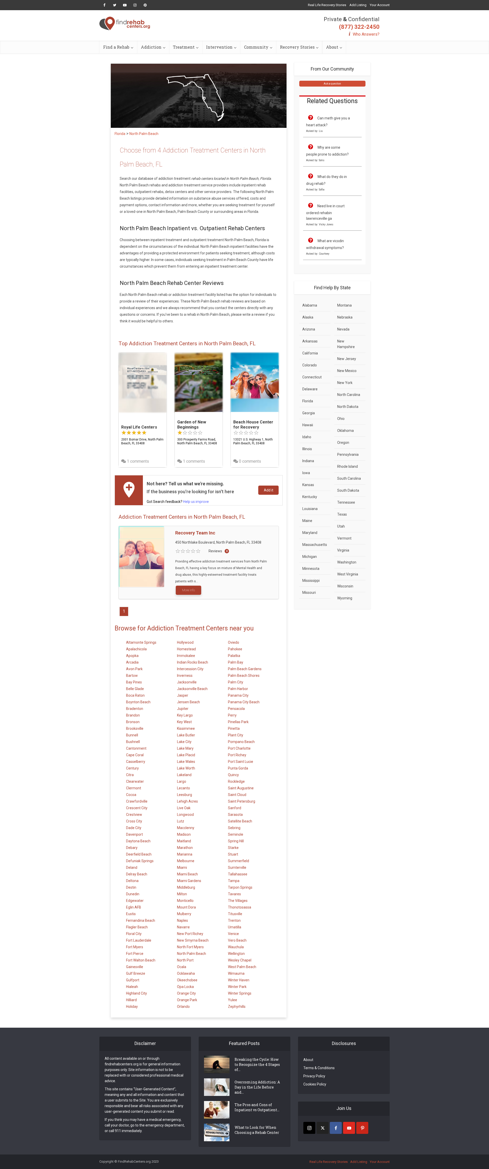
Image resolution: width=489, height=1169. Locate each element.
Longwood (185, 815)
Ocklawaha (186, 973)
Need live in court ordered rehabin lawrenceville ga (325, 212)
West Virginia (347, 574)
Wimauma (236, 973)
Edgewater (135, 901)
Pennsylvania (348, 454)
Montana (344, 305)
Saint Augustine (241, 788)
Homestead (186, 649)
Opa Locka (185, 987)
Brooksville (134, 728)
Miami (182, 867)
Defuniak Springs (140, 861)
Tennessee (346, 502)
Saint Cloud (237, 795)
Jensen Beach (188, 702)
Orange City (186, 993)
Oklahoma (345, 431)
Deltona (132, 881)
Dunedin (132, 894)
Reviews (215, 551)
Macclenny (185, 828)
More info (188, 590)
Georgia (308, 413)
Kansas (308, 485)
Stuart (233, 854)
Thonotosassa (239, 907)
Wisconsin (345, 586)
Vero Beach (237, 940)
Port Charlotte (239, 748)
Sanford (234, 808)
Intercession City (190, 669)
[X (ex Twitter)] (323, 1128)
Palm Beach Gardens (245, 669)
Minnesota (310, 569)
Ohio (341, 419)
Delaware (310, 389)
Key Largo (185, 715)
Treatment (184, 47)
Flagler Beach (137, 927)
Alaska (307, 317)
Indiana (308, 461)
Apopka (132, 656)
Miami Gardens (189, 881)
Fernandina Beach (140, 920)
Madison (184, 834)
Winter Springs (239, 993)
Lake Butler (186, 735)
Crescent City (136, 808)
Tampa (233, 881)
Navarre (183, 927)
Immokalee (186, 656)
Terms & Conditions (319, 1068)
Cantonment (136, 748)
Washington (346, 562)
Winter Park (237, 987)
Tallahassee (237, 874)
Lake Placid (186, 755)
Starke (233, 848)
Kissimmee (186, 728)
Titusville (235, 914)
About (332, 47)
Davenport (134, 834)
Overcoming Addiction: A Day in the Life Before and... (257, 1087)
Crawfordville (136, 801)
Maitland (184, 841)
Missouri (309, 592)
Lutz (180, 821)
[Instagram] (309, 1128)
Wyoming (344, 598)
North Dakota (347, 407)
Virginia (343, 550)
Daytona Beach (138, 841)
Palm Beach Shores (244, 675)
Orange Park (187, 1000)
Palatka (234, 656)
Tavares (234, 894)
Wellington (236, 954)
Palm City (235, 682)
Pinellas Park (238, 722)
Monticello (185, 901)
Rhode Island (347, 466)
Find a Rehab (116, 47)
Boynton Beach (138, 702)
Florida (307, 401)
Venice (233, 934)
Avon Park (134, 669)
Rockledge (236, 781)
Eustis (131, 914)
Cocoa (131, 795)
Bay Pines (134, 682)
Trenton (234, 920)
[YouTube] (349, 1128)
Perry (232, 715)
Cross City (134, 821)
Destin (131, 887)
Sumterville (237, 867)
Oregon (343, 443)
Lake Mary (185, 748)
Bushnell (133, 742)
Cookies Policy (314, 1084)
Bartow (132, 675)
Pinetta (234, 728)
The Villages (238, 901)
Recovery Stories (297, 47)
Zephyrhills (237, 1007)
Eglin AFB (133, 907)
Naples (182, 920)
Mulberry (184, 914)
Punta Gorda (238, 768)
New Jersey (346, 359)
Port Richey (237, 755)
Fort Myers (134, 947)
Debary (132, 848)
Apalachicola (136, 649)
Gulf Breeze (135, 973)
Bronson (133, 722)
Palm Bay (235, 662)
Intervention (219, 47)
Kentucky (309, 497)
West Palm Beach (242, 967)
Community (256, 47)
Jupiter (182, 709)
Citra (130, 775)
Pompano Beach (241, 742)
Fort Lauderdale (138, 940)
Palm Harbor (238, 689)
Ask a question (332, 83)
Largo (181, 781)
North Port (185, 960)
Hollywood (185, 642)
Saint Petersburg (241, 801)
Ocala (181, 967)
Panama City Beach (244, 702)
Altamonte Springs (141, 642)
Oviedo (233, 642)
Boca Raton (135, 695)
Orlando (183, 1007)
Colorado (309, 365)
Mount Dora (186, 907)
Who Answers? (366, 34)
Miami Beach (187, 874)
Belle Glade (135, 689)
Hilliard (131, 1000)
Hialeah (132, 987)
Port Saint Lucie (240, 762)
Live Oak (184, 808)
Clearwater (135, 781)
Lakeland (184, 775)
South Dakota (348, 490)
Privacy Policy (314, 1076)
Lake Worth (186, 768)
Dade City (133, 828)
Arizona (308, 329)
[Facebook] (336, 1128)
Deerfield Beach (139, 854)
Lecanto (183, 788)
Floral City (134, 934)
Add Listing (357, 5)
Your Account (380, 5)
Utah (341, 526)
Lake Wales (186, 762)
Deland (131, 867)
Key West (184, 722)
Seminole (235, 834)
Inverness (185, 675)
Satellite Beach (240, 821)
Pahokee (235, 649)
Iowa (306, 473)
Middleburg (186, 887)
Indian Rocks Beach (192, 662)
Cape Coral (135, 755)
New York (344, 383)
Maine (307, 521)
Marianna (184, 854)
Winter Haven (238, 980)
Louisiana (310, 509)
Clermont (133, 788)
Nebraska (344, 317)
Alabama (309, 305)
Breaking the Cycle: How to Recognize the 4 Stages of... (257, 1064)
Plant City (235, 735)
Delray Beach (136, 874)
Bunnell (132, 735)
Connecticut (312, 377)
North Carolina (348, 395)
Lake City (184, 742)
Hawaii (307, 425)
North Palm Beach (191, 954)
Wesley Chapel (239, 960)
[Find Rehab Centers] (124, 23)
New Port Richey (190, 934)
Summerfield (238, 861)
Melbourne (185, 861)
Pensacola (236, 709)
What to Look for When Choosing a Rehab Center (257, 1130)
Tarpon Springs (240, 887)
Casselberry (135, 762)
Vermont (344, 538)
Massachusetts (314, 545)
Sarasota (235, 815)
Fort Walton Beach (140, 960)
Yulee (232, 1000)
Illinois (307, 449)
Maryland (309, 533)
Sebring (234, 828)
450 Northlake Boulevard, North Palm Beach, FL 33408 (218, 542)
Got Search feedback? (178, 502)
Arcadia (132, 662)
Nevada (343, 329)
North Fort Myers (190, 947)
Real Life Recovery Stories (327, 5)
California (310, 353)
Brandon (133, 715)
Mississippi (311, 581)
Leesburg (184, 795)
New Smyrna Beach (193, 940)
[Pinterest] (362, 1128)
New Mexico (347, 371)
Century (132, 768)
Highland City (136, 993)
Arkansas (310, 341)
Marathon (185, 848)
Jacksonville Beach (192, 689)
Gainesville (134, 967)
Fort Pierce (134, 954)
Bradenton (134, 709)
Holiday (132, 1007)
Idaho (306, 437)
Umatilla (234, 927)
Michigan (309, 557)
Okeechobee (187, 980)
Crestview (134, 815)
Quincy (233, 775)
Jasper (182, 695)
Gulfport (132, 980)
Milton (182, 894)
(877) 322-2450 (359, 27)
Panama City (238, 695)
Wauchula (236, 947)
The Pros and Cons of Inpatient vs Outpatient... (257, 1107)
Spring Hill (236, 841)
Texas (342, 514)
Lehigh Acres (187, 801)
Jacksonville (187, 682)
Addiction (151, 47)
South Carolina (349, 478)
